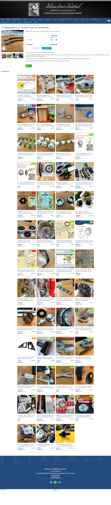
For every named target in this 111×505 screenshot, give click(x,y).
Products (3, 25)
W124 (7, 25)
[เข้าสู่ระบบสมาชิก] (109, 21)
